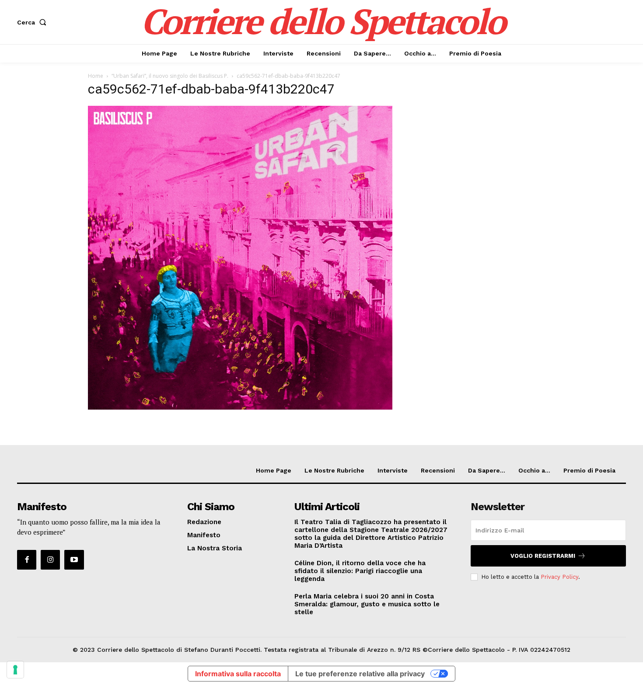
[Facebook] (26, 559)
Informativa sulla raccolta (238, 673)
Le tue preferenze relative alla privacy (360, 673)
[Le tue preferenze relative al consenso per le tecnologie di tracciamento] (15, 669)
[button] (33, 22)
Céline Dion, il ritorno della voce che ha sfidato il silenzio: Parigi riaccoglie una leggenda (360, 571)
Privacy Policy (559, 577)
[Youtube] (74, 559)
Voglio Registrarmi (542, 556)
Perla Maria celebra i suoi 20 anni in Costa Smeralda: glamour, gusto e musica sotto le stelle (367, 604)
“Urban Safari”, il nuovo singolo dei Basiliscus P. (170, 76)
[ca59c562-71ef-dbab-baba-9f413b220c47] (240, 407)
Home (95, 76)
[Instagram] (50, 559)
